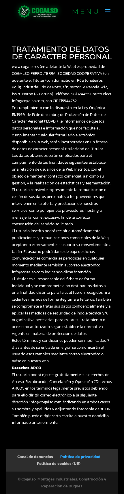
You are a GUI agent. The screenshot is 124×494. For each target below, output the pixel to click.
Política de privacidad (80, 457)
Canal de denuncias (35, 457)
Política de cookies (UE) (58, 464)
